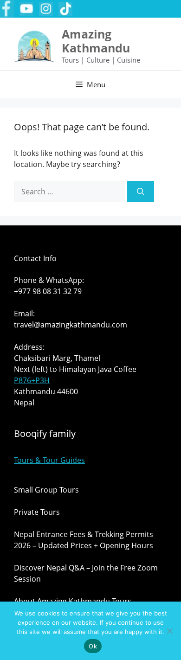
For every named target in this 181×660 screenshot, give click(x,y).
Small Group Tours (46, 490)
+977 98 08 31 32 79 (48, 291)
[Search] (140, 191)
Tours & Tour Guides (49, 460)
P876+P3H (32, 380)
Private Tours (37, 512)
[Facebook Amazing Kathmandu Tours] (7, 9)
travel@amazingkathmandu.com (70, 325)
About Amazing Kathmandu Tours (72, 601)
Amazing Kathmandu (96, 41)
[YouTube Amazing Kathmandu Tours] (26, 9)
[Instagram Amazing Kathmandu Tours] (46, 9)
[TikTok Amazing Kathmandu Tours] (65, 9)
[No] (169, 630)
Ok (93, 646)
